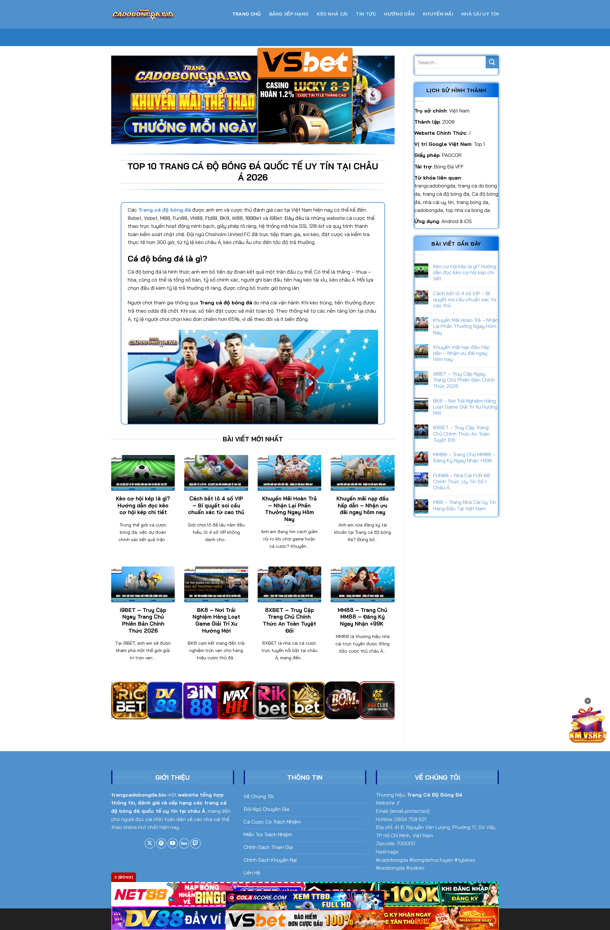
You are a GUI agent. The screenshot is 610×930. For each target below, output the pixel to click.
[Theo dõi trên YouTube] (172, 843)
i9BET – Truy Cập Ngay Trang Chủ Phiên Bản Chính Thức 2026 (143, 620)
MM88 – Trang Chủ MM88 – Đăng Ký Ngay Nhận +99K (362, 617)
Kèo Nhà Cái (332, 14)
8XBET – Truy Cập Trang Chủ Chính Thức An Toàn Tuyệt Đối (289, 620)
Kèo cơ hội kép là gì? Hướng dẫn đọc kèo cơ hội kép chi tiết (143, 505)
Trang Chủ (246, 14)
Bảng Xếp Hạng (289, 14)
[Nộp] (492, 62)
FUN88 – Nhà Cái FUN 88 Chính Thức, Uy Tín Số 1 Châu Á (461, 481)
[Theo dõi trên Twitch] (195, 843)
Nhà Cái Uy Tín (480, 14)
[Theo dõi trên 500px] (184, 843)
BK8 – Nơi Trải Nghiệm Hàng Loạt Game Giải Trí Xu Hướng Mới (216, 620)
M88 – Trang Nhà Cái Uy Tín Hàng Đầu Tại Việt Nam (464, 505)
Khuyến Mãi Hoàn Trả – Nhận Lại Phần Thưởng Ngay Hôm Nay (289, 508)
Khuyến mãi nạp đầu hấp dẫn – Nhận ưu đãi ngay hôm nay (362, 505)
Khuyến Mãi (438, 14)
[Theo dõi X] (150, 843)
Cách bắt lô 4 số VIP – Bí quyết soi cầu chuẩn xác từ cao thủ (216, 505)
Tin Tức (366, 14)
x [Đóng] (123, 877)
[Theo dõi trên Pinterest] (161, 843)
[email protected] (410, 811)
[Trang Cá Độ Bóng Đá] (143, 14)
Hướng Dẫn (399, 14)
